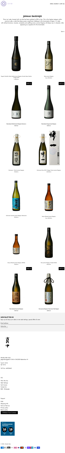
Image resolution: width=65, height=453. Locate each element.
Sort (62, 31)
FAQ (2, 401)
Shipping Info (4, 404)
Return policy (4, 410)
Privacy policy (4, 408)
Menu (51, 4)
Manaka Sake (7, 444)
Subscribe (3, 326)
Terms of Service (5, 406)
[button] (56, 3)
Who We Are (4, 381)
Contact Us (3, 387)
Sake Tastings (4, 383)
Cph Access (4, 385)
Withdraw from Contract (9, 413)
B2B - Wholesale (5, 389)
